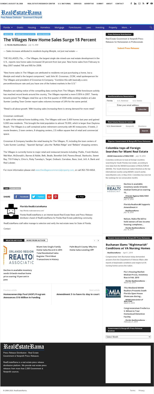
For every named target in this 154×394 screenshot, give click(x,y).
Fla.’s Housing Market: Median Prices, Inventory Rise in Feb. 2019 (136, 274)
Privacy (142, 390)
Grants (20, 27)
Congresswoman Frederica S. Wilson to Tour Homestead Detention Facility (137, 312)
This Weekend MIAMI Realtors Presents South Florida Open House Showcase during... (135, 292)
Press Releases (43, 34)
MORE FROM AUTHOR (35, 240)
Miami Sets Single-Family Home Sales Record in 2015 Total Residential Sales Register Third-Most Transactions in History (49, 253)
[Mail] (139, 3)
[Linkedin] (135, 3)
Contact (119, 3)
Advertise (89, 3)
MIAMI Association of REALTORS (120, 156)
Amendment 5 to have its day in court (78, 294)
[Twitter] (147, 3)
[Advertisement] (99, 14)
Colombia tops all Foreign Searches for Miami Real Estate (127, 149)
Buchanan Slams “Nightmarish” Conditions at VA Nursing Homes (128, 246)
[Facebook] (131, 3)
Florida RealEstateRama (16, 45)
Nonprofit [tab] (130, 126)
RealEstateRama (132, 210)
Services (78, 3)
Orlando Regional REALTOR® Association (136, 197)
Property (113, 27)
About (109, 3)
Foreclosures (75, 27)
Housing (32, 27)
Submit (100, 3)
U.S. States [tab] (137, 101)
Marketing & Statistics (25, 34)
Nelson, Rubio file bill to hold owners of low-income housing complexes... (137, 221)
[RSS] (143, 3)
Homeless (45, 27)
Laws (88, 27)
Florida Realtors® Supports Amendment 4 (137, 206)
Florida (6, 27)
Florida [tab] (110, 101)
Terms (132, 390)
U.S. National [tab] (122, 101)
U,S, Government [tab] (114, 126)
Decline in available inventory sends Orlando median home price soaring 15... (137, 188)
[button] (149, 27)
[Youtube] (151, 3)
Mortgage (59, 27)
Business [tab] (142, 126)
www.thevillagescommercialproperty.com (54, 170)
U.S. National (64, 3)
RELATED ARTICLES (14, 240)
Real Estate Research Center (41, 3)
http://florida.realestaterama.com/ (32, 211)
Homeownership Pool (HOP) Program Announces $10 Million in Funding (24, 296)
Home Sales (15, 188)
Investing (99, 27)
